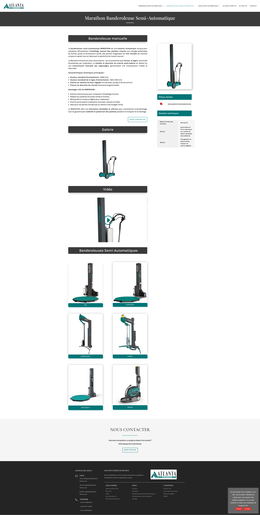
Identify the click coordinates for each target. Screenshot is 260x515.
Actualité (135, 491)
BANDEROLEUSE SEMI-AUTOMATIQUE (180, 6)
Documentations (111, 496)
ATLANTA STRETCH (229, 6)
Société (134, 499)
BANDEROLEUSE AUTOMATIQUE (150, 6)
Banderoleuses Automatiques (141, 496)
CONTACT (253, 6)
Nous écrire (130, 450)
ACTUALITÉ (243, 6)
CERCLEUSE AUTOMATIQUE (208, 6)
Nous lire (108, 491)
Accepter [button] (247, 509)
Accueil (134, 488)
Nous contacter (138, 119)
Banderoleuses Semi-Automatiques (143, 494)
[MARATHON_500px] (107, 179)
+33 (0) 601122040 (86, 506)
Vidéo (107, 494)
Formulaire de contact (113, 499)
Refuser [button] (239, 509)
